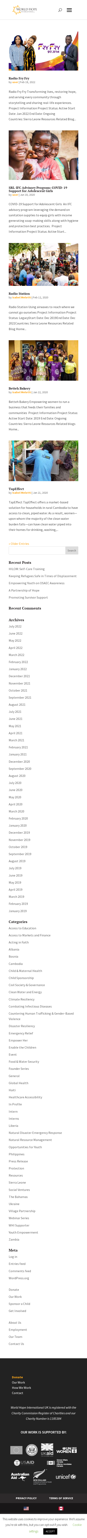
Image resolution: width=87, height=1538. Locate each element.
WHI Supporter (19, 1225)
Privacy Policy (26, 1498)
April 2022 (15, 648)
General (14, 1076)
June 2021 (15, 719)
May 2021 (15, 726)
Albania (14, 949)
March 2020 (16, 811)
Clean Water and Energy (25, 992)
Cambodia (16, 964)
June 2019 (15, 875)
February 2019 (18, 904)
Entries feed (17, 1264)
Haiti (12, 1090)
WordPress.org (19, 1278)
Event (13, 1054)
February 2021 (18, 747)
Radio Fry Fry (19, 78)
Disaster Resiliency (22, 1026)
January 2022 (18, 669)
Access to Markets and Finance (30, 935)
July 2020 (15, 783)
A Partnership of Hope (24, 590)
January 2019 (18, 911)
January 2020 (18, 825)
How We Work (21, 1388)
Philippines (16, 1154)
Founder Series (19, 1069)
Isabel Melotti (21, 297)
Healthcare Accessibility (25, 1097)
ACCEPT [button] (50, 1531)
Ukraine (14, 1204)
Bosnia (13, 956)
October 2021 (18, 690)
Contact (17, 1393)
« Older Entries (19, 544)
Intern (13, 1111)
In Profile (15, 1104)
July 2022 (15, 626)
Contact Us (16, 1344)
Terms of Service (61, 1498)
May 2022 (15, 640)
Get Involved (17, 1311)
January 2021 (18, 754)
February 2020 (18, 818)
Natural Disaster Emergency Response (35, 1133)
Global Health (18, 1083)
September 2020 (20, 769)
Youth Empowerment (23, 1232)
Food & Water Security (24, 1061)
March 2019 (16, 897)
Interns (14, 1119)
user (15, 82)
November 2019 (19, 840)
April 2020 (15, 804)
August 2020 (17, 776)
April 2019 (15, 889)
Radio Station (19, 293)
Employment (18, 1330)
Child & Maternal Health (25, 971)
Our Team (15, 1337)
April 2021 (15, 733)
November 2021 (19, 683)
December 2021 (19, 676)
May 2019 (15, 882)
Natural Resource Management (30, 1140)
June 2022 (15, 633)
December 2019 (19, 832)
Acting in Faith (19, 942)
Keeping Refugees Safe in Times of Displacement (43, 576)
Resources (16, 1175)
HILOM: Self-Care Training (27, 569)
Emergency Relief (21, 1033)
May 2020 (15, 797)
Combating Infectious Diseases (30, 1006)
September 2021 (20, 697)
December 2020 (19, 761)
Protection (16, 1168)
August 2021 (17, 704)
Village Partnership (22, 1211)
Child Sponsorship (21, 978)
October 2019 (18, 847)
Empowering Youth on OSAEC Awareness (37, 583)
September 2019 (20, 854)
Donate (14, 1290)
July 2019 (15, 868)
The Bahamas (18, 1197)
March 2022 (16, 655)
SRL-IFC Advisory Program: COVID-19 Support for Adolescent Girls (38, 189)
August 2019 (17, 861)
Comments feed (20, 1271)
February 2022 (18, 662)
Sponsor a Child (19, 1304)
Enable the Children (22, 1047)
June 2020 (15, 790)
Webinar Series (19, 1218)
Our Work (15, 1297)
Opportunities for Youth (25, 1147)
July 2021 (15, 712)
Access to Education (22, 928)
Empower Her (18, 1040)
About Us (15, 1322)
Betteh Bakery (19, 388)
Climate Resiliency (21, 999)
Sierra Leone (17, 1182)
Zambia (14, 1239)
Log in (13, 1257)
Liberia (13, 1126)
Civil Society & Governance (27, 985)
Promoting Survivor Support (28, 597)
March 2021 (16, 740)
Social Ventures (19, 1190)
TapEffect (16, 489)
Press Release (18, 1161)
